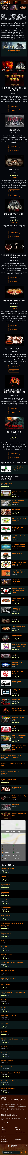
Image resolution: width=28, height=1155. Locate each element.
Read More (13, 106)
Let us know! (4, 1122)
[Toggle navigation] (25, 2)
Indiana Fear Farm (14, 50)
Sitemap (3, 1129)
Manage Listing (5, 1141)
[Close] (26, 1145)
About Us (17, 1127)
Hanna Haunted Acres (14, 300)
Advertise (3, 1139)
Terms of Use (18, 1129)
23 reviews (14, 308)
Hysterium (14, 169)
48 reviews (14, 222)
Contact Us (4, 1127)
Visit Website (13, 111)
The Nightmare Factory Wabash (14, 89)
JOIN (22, 1152)
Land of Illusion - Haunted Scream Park (13, 391)
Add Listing (18, 1139)
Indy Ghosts (14, 129)
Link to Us (3, 1132)
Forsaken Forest (14, 348)
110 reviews (14, 439)
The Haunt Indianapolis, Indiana (14, 256)
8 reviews (14, 177)
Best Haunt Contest (20, 1132)
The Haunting (14, 431)
